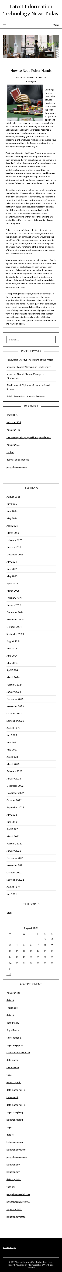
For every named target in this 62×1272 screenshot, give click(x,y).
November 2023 (15, 706)
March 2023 (13, 764)
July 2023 (12, 735)
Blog (9, 912)
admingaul (31, 81)
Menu (56, 24)
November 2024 (15, 619)
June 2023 (12, 742)
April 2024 (12, 670)
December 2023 (15, 699)
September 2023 (15, 720)
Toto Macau (13, 1022)
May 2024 (12, 662)
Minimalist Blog (35, 1264)
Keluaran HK (13, 429)
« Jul (9, 974)
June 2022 (12, 821)
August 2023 (13, 727)
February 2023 (14, 771)
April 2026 (12, 525)
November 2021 (15, 865)
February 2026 (14, 540)
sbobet (10, 452)
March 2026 (13, 532)
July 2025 (12, 561)
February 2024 (14, 684)
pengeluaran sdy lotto (18, 1201)
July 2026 (12, 503)
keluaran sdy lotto (16, 1216)
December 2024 (15, 612)
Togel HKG (12, 414)
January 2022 (14, 850)
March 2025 (13, 590)
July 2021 (12, 894)
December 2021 (15, 858)
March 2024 (13, 677)
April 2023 (12, 756)
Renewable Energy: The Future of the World (30, 359)
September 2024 (15, 633)
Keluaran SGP (14, 422)
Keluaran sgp (13, 992)
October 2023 (14, 713)
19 (24, 957)
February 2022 (14, 843)
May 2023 (12, 749)
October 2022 (14, 800)
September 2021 (15, 879)
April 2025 (12, 583)
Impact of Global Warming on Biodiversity (29, 366)
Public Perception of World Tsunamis (26, 396)
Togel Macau (13, 1030)
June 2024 (12, 655)
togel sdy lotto (14, 1209)
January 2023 (14, 778)
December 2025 (15, 554)
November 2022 (15, 792)
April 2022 (12, 829)
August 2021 (13, 886)
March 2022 (13, 836)
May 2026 (12, 518)
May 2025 (12, 576)
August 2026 (13, 496)
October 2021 (14, 872)
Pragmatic (12, 1007)
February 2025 (14, 597)
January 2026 (14, 547)
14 (38, 951)
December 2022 (15, 785)
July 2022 (12, 814)
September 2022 (15, 807)
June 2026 (12, 511)
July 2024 (12, 648)
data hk (10, 1000)
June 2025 (12, 569)
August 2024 (13, 641)
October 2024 (14, 626)
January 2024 (14, 691)
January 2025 (14, 605)
